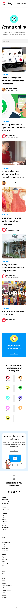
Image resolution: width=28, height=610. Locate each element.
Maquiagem (4, 587)
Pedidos (3, 561)
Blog (3, 515)
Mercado (3, 592)
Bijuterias (4, 581)
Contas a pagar (5, 550)
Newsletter (4, 519)
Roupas (3, 588)
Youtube (3, 517)
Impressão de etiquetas (7, 540)
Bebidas (3, 580)
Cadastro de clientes (6, 546)
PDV (3, 556)
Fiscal (3, 565)
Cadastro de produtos (6, 542)
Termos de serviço (6, 527)
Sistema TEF (4, 511)
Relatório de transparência (8, 531)
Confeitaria (4, 573)
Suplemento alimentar (6, 590)
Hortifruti (3, 578)
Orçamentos (4, 559)
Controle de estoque (6, 539)
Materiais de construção (7, 585)
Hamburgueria (5, 576)
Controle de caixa (5, 548)
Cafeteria (4, 571)
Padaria (3, 593)
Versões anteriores (5, 503)
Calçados (4, 583)
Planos (3, 523)
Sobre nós (4, 525)
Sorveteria (4, 599)
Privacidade (4, 529)
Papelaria (4, 595)
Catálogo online (5, 557)
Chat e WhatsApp (5, 501)
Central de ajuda (5, 499)
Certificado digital (5, 507)
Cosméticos (4, 575)
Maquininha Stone (5, 509)
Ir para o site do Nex (21, 3)
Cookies (3, 533)
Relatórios (4, 551)
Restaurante (4, 597)
